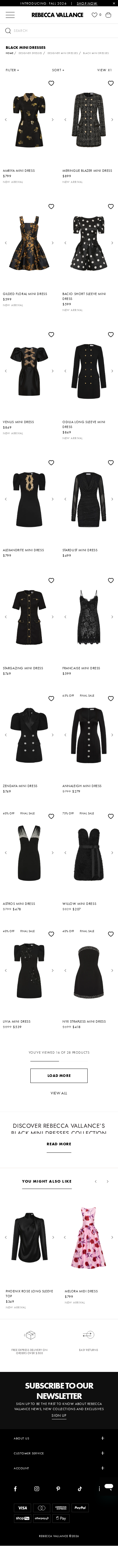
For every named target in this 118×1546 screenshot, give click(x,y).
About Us (21, 1438)
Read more (59, 1143)
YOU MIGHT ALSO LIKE (47, 1181)
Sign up (59, 1415)
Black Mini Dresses (96, 53)
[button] (59, 31)
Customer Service (29, 1453)
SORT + (58, 70)
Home (9, 53)
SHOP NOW (87, 3)
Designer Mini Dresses (63, 53)
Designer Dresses (30, 53)
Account (21, 1468)
